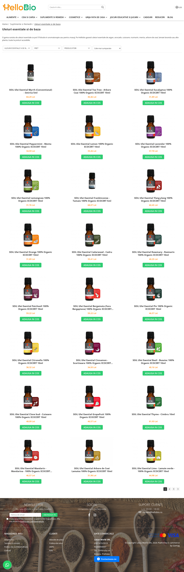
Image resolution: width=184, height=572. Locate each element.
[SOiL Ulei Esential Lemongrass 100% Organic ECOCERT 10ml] (30, 180)
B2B (51, 550)
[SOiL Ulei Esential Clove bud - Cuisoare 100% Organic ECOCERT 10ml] (30, 397)
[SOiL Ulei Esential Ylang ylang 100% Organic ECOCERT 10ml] (153, 180)
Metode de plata (56, 539)
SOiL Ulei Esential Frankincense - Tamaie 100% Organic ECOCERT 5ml (92, 199)
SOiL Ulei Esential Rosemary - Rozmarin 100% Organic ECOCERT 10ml (153, 253)
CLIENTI (53, 533)
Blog (170, 17)
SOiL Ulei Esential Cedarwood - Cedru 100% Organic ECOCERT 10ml (92, 253)
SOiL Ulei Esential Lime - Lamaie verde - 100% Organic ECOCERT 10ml (153, 470)
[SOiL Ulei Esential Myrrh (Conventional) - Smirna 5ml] (30, 72)
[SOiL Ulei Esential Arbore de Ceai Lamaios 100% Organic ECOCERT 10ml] (92, 451)
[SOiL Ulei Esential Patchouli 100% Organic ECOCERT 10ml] (30, 289)
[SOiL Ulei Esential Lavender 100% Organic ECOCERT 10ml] (153, 126)
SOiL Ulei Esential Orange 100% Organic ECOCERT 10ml (30, 253)
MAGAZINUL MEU (13, 533)
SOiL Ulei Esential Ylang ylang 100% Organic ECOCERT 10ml (153, 199)
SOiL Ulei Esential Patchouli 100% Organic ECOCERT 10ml (31, 307)
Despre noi (9, 539)
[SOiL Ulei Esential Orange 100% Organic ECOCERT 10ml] (30, 234)
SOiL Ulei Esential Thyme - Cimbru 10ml (153, 414)
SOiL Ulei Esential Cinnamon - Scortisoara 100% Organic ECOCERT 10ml (92, 362)
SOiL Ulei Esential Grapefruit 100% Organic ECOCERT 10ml (92, 416)
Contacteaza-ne (108, 559)
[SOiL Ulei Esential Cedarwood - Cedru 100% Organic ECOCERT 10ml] (92, 234)
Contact (7, 550)
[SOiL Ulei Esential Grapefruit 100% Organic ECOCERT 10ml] (92, 397)
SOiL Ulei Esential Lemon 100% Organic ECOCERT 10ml (92, 145)
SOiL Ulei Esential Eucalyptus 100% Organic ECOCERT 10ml (153, 91)
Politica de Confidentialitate (32, 521)
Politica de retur (56, 543)
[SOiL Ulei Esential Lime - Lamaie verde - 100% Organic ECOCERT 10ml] (153, 451)
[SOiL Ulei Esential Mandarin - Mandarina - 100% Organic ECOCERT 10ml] (30, 451)
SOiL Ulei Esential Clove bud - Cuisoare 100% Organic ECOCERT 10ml (30, 416)
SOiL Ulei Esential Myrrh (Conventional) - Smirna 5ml (30, 91)
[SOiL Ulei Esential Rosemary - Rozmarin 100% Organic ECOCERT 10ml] (153, 234)
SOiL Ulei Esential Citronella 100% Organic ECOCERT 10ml (30, 361)
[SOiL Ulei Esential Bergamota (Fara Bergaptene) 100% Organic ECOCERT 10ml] (92, 289)
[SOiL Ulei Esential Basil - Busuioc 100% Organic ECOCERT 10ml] (153, 343)
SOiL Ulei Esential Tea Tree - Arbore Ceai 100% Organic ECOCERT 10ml (92, 91)
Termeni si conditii (12, 543)
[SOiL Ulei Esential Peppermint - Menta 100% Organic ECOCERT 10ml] (30, 126)
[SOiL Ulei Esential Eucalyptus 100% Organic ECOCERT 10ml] (153, 72)
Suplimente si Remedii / (22, 24)
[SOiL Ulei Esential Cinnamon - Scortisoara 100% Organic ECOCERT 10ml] (92, 343)
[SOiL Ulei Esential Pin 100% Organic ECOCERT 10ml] (153, 289)
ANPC (51, 547)
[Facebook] (89, 514)
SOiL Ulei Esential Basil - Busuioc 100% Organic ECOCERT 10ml (153, 361)
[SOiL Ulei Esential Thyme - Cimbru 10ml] (153, 397)
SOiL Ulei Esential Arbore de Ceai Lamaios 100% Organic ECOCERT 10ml (92, 470)
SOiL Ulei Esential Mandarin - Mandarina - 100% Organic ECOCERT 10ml (30, 470)
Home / (6, 24)
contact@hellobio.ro (152, 512)
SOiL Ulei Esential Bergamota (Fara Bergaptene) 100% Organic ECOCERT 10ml (92, 308)
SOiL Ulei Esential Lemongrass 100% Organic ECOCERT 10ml (30, 199)
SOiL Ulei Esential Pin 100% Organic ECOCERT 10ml (153, 307)
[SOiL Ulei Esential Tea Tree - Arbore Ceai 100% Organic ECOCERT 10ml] (92, 72)
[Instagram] (94, 514)
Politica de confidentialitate (16, 547)
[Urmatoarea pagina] (178, 489)
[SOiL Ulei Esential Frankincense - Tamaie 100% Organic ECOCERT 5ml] (92, 180)
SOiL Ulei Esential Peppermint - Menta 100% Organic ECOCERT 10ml (30, 145)
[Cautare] (102, 7)
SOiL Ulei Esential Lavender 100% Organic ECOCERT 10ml (153, 145)
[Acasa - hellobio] (20, 7)
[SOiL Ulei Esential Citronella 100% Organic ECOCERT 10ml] (30, 343)
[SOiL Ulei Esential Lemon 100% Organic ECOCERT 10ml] (92, 126)
